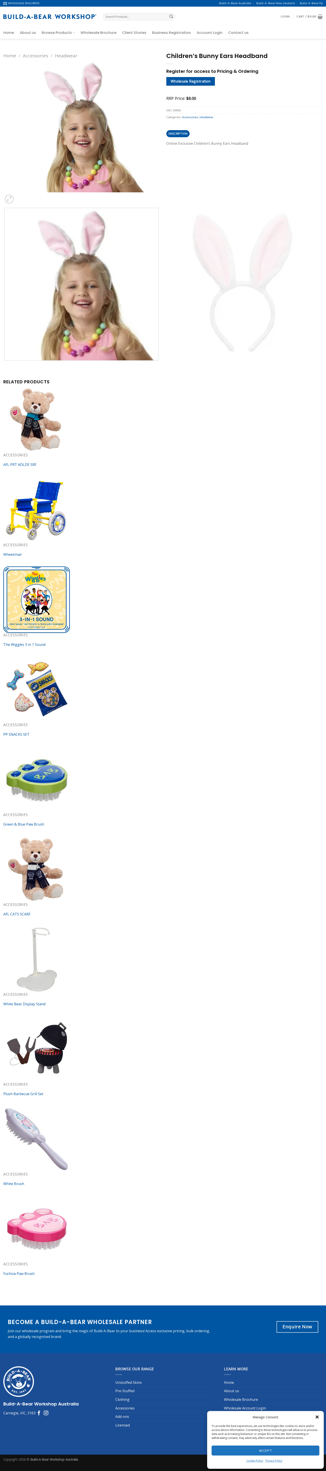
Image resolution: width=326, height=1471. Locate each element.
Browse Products (57, 32)
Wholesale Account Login (245, 1408)
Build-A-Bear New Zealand (275, 3)
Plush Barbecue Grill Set (23, 1093)
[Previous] (5, 365)
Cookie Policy (254, 1461)
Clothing (122, 1399)
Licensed (122, 1425)
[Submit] (171, 17)
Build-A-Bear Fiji (311, 3)
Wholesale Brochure (98, 32)
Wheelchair (12, 554)
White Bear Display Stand (24, 1004)
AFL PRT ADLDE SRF (19, 464)
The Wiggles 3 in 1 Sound (24, 644)
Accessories (35, 55)
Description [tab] (178, 133)
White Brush (13, 1183)
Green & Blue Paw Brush (23, 824)
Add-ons (122, 1416)
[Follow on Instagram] (46, 1413)
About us (28, 32)
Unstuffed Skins (128, 1382)
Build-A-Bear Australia (235, 3)
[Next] (20, 196)
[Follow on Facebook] (39, 1413)
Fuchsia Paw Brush (19, 1273)
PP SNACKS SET (16, 734)
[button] (317, 1417)
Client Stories (134, 32)
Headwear (66, 55)
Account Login (209, 32)
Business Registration (171, 32)
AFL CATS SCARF (16, 914)
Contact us (238, 32)
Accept (265, 1450)
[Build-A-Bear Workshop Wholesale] (49, 16)
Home (8, 32)
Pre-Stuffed (124, 1390)
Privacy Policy (273, 1461)
